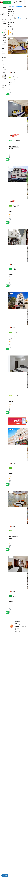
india (9, 6)
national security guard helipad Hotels (19, 7)
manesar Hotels (13, 7)
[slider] (2, 13)
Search (7, 2)
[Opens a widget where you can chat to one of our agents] (4, 875)
